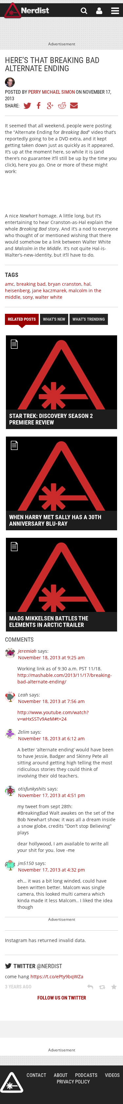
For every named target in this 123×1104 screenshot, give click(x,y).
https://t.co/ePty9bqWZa (57, 976)
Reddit (62, 105)
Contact (36, 1075)
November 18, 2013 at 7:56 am (51, 701)
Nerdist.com (11, 1082)
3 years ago (18, 987)
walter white (48, 297)
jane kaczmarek (49, 290)
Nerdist (26, 10)
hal (87, 284)
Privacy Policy (73, 1082)
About (61, 1075)
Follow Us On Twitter (61, 998)
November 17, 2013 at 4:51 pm (51, 795)
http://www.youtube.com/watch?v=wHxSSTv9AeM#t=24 (53, 715)
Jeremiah (27, 651)
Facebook (39, 105)
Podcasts (86, 1075)
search (84, 11)
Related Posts (22, 319)
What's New (54, 319)
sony (28, 297)
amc (9, 284)
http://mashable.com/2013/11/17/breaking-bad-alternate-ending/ (64, 678)
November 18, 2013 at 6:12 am (51, 738)
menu (115, 11)
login (99, 11)
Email (73, 105)
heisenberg (17, 290)
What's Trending (88, 319)
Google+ (50, 105)
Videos (112, 1075)
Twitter (27, 105)
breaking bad (31, 284)
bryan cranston (64, 284)
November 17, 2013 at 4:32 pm (51, 870)
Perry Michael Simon (51, 92)
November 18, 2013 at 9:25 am (51, 657)
